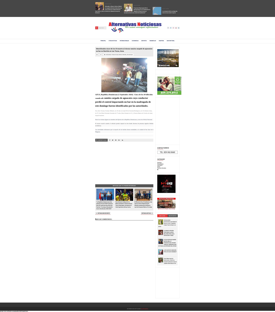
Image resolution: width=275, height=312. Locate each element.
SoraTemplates (144, 308)
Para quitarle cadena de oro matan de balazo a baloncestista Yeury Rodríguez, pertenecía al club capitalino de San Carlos (123, 204)
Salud (158, 166)
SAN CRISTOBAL (171, 40)
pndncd (120, 54)
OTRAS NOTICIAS (113, 40)
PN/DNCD (159, 165)
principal (124, 54)
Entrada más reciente (104, 213)
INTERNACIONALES (124, 40)
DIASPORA (161, 40)
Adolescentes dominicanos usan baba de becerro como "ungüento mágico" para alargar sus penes (167, 223)
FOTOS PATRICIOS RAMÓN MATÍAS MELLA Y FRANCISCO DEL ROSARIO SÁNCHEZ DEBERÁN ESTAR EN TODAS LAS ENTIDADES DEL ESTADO (167, 243)
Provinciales (160, 164)
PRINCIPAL (103, 40)
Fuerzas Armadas (161, 168)
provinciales (130, 54)
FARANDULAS (153, 40)
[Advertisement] (124, 162)
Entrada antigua (146, 213)
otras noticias (114, 54)
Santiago (159, 162)
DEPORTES (144, 40)
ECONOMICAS (135, 40)
